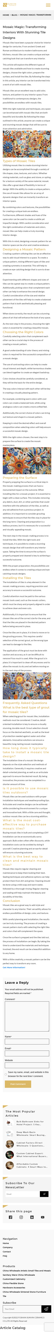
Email (8, 1048)
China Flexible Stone (13, 1283)
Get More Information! (14, 967)
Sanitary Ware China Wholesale (19, 1275)
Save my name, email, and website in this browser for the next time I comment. (28, 1074)
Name (8, 1036)
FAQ (5, 1256)
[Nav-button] (48, 5)
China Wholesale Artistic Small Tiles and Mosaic (27, 1270)
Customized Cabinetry (14, 1279)
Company (8, 1247)
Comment (10, 999)
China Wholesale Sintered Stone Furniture (24, 1292)
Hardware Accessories (14, 1287)
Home (6, 15)
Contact (7, 1251)
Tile (4, 1296)
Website (9, 1060)
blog (14, 15)
